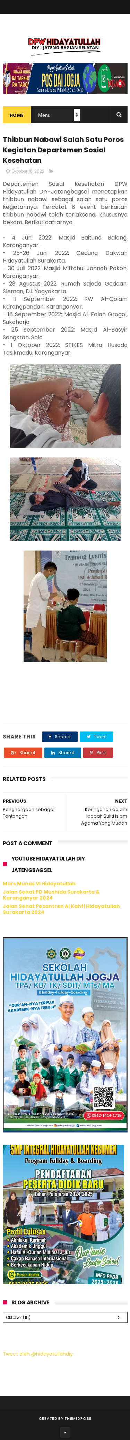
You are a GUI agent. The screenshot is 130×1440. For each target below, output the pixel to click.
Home (17, 115)
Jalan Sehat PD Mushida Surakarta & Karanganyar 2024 (51, 894)
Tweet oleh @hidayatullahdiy (38, 1353)
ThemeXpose (77, 1418)
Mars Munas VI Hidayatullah (39, 883)
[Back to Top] (65, 1432)
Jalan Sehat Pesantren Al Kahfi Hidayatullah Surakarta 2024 (61, 909)
